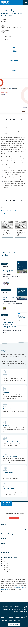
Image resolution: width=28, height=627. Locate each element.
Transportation (5, 213)
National (3, 211)
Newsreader (7, 569)
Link (21, 121)
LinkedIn (6, 563)
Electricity (9, 211)
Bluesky (6, 561)
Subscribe (6, 571)
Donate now (14, 518)
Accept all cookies (14, 624)
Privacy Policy (16, 620)
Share (14, 121)
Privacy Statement (22, 611)
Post (6, 121)
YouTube (6, 565)
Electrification (16, 211)
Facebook (6, 567)
